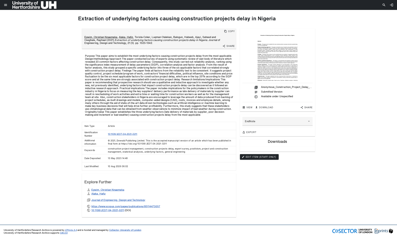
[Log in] (391, 5)
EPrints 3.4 (71, 230)
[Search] (384, 5)
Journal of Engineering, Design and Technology (118, 200)
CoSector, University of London (125, 230)
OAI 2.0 (64, 233)
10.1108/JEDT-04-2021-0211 (122, 134)
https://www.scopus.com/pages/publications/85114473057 (125, 206)
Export (251, 132)
